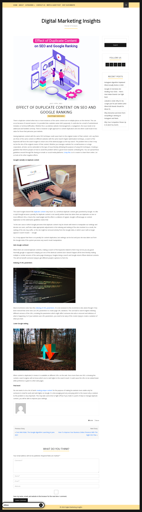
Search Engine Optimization (56, 116)
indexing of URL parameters (45, 308)
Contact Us (40, 5)
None (97, 420)
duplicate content (40, 212)
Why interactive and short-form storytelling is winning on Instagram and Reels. (114, 115)
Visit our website (68, 5)
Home (15, 5)
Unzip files (67, 152)
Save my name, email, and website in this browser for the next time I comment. (40, 496)
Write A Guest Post (54, 5)
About (21, 5)
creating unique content (44, 390)
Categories (29, 5)
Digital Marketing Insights (71, 20)
